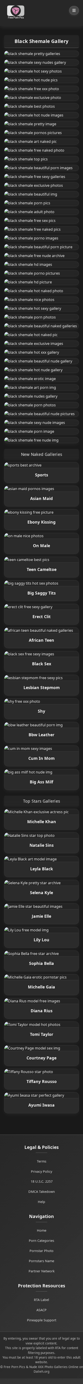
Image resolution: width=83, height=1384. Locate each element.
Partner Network (42, 1271)
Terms (41, 1161)
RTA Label (41, 1300)
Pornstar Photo (41, 1251)
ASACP (41, 1310)
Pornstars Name (41, 1261)
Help (41, 1202)
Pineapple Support (41, 1320)
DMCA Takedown (41, 1191)
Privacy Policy (41, 1171)
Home (41, 1230)
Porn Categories (41, 1240)
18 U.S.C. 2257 (42, 1181)
